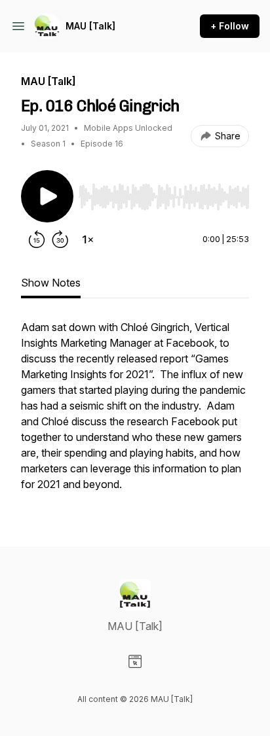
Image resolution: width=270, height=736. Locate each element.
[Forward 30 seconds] (60, 239)
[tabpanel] (135, 412)
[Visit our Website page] (135, 661)
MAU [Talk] (90, 25)
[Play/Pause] (47, 196)
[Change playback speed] (88, 239)
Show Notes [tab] (51, 282)
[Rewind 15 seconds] (37, 239)
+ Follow (229, 25)
